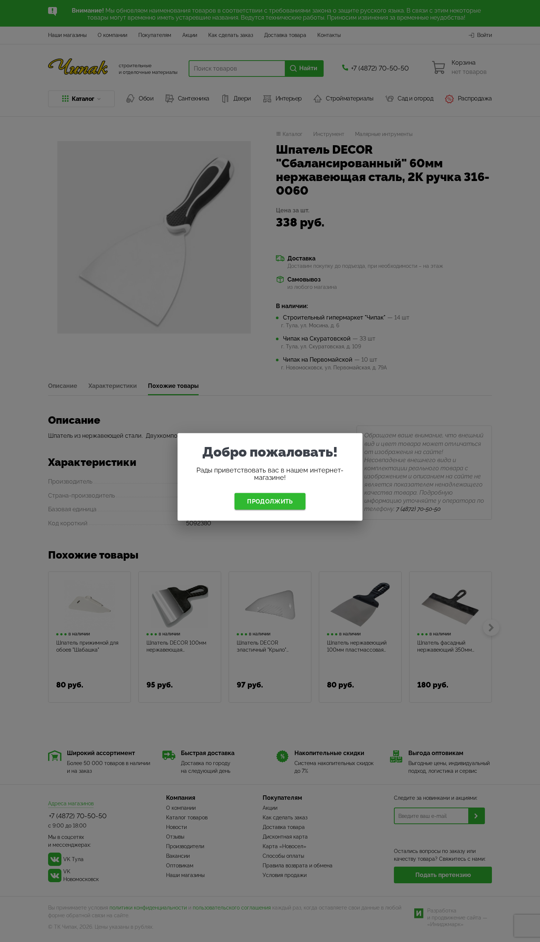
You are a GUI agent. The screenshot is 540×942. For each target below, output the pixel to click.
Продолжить (270, 501)
